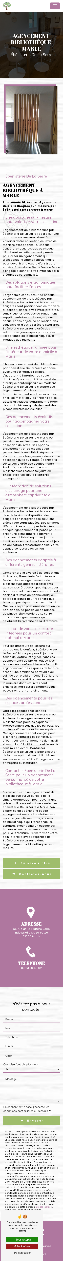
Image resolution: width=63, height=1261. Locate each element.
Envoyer (35, 1120)
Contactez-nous (35, 874)
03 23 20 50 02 (31, 968)
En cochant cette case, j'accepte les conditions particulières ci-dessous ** (27, 1109)
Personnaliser (22, 1252)
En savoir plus (35, 863)
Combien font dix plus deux (21, 1064)
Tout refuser (23, 1246)
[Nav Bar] (55, 5)
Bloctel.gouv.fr (44, 1206)
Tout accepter (23, 1239)
